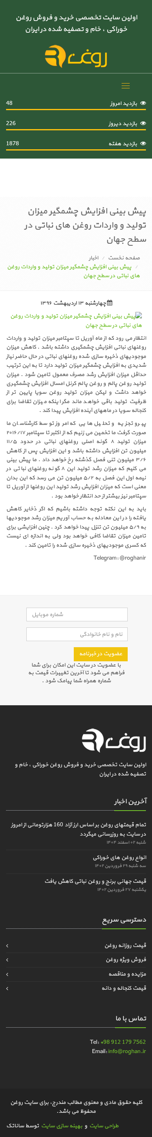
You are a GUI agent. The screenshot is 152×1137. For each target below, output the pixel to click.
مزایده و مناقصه (127, 974)
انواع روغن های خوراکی (119, 857)
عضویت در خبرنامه (100, 654)
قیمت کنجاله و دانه (123, 988)
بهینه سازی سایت (61, 1126)
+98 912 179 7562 (123, 1042)
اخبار (93, 258)
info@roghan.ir (127, 1051)
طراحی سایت (103, 1126)
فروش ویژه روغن (125, 959)
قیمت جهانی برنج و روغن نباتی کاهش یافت (95, 881)
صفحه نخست (124, 258)
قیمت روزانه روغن (125, 945)
